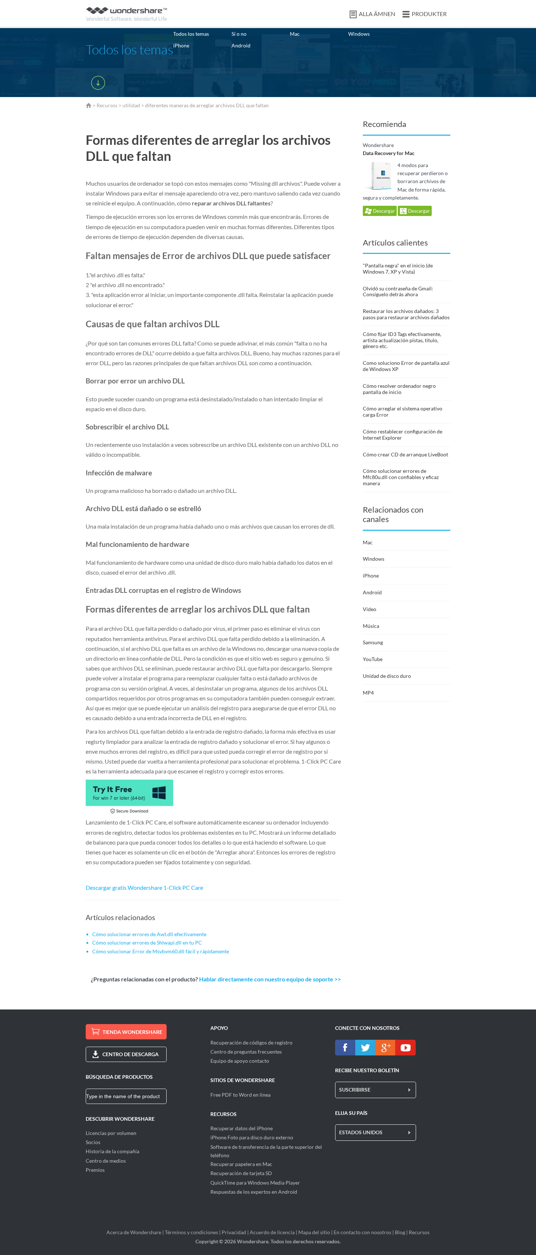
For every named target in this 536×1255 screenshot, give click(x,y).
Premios (95, 1170)
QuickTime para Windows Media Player (255, 1182)
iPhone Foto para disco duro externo (251, 1137)
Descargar (383, 211)
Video (369, 609)
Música (371, 626)
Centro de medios (106, 1161)
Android (241, 45)
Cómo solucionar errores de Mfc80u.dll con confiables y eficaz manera (401, 477)
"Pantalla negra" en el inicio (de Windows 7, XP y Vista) (398, 268)
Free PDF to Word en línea (240, 1095)
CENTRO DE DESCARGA (130, 1054)
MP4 (368, 693)
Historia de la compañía (112, 1151)
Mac (295, 34)
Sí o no (239, 34)
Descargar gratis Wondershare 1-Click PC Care (144, 887)
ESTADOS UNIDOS (360, 1132)
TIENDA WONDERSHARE (132, 1032)
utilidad (131, 105)
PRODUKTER (429, 13)
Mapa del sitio (314, 1232)
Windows (359, 34)
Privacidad (234, 1232)
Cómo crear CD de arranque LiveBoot (405, 454)
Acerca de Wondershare (133, 1232)
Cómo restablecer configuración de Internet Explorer (402, 434)
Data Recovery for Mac (389, 153)
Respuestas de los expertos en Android (253, 1192)
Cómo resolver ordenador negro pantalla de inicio (399, 389)
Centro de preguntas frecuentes (246, 1052)
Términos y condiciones (191, 1232)
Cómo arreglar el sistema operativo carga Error (402, 411)
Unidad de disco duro (387, 676)
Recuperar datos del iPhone (241, 1128)
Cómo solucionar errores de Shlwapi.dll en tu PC (147, 942)
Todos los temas (191, 34)
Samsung (373, 642)
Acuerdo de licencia (272, 1232)
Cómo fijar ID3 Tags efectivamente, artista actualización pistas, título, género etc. (402, 340)
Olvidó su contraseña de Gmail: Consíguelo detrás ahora (398, 291)
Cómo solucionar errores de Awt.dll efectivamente (149, 934)
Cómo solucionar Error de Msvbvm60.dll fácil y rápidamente (160, 951)
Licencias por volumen (111, 1133)
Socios (93, 1142)
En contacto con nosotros (362, 1232)
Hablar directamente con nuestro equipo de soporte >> (270, 979)
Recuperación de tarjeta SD (241, 1173)
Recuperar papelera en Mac (241, 1164)
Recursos (107, 105)
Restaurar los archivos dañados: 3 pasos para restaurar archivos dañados (406, 314)
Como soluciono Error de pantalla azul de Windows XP (406, 366)
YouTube (372, 659)
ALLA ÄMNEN (377, 13)
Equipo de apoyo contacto (239, 1061)
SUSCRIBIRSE (354, 1089)
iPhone (181, 45)
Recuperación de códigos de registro (251, 1042)
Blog (400, 1232)
